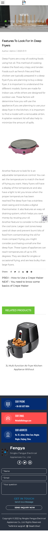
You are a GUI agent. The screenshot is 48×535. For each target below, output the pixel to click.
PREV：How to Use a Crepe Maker (22, 277)
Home (11, 21)
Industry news (35, 21)
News (21, 21)
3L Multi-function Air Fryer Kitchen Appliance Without (24, 367)
